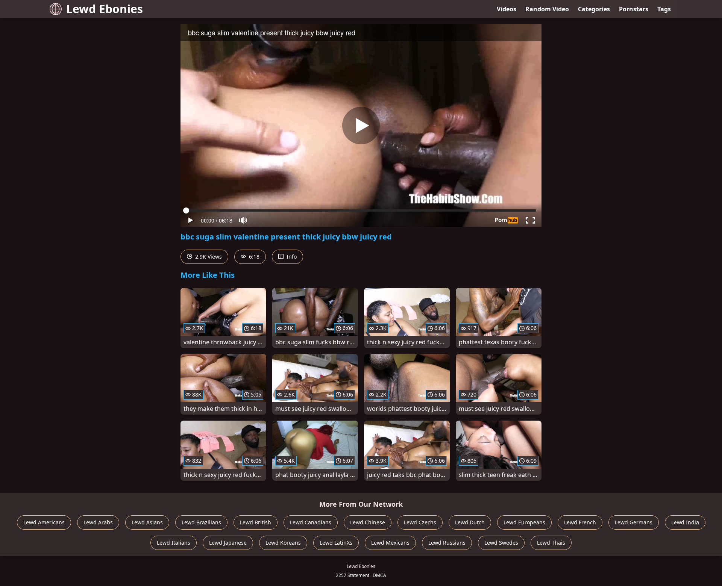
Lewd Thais (551, 542)
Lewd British (255, 522)
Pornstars (633, 9)
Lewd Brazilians (201, 522)
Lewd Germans (633, 522)
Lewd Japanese (228, 542)
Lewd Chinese (367, 522)
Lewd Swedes (501, 542)
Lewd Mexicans (390, 542)
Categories (594, 9)
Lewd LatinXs (336, 542)
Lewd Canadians (310, 522)
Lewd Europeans (524, 522)
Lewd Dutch (470, 522)
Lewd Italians (173, 542)
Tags (664, 9)
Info (291, 256)
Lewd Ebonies (104, 9)
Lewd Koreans (283, 542)
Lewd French (580, 522)
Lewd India (685, 522)
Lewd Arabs (98, 522)
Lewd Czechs (420, 522)
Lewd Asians (147, 522)
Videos (506, 9)
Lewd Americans (44, 522)
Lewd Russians (447, 542)
